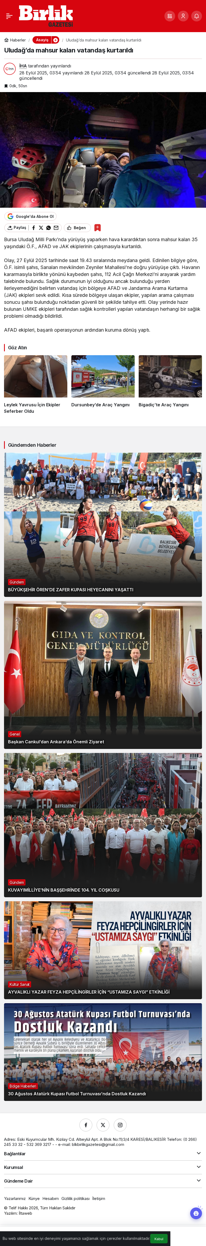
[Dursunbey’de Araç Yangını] (103, 384)
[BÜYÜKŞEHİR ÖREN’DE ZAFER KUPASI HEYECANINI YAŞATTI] (103, 525)
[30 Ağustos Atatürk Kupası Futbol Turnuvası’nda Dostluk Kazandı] (103, 1052)
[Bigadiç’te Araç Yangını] (170, 384)
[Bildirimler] (196, 16)
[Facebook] (85, 1125)
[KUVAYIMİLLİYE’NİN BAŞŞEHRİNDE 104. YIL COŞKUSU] (103, 825)
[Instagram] (120, 1125)
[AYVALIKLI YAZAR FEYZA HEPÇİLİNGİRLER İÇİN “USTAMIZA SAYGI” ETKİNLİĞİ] (103, 950)
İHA (23, 66)
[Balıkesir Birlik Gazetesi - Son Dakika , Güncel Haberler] (46, 15)
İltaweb (25, 1213)
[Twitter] (103, 1125)
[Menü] (9, 16)
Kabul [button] (158, 1239)
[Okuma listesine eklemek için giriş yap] (97, 227)
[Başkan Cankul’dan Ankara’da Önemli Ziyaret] (103, 675)
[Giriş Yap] (183, 16)
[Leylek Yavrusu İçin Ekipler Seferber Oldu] (35, 384)
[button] (169, 16)
